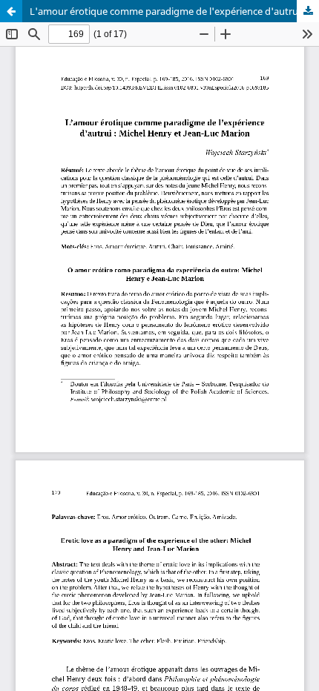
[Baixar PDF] (308, 11)
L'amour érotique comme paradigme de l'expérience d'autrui (165, 11)
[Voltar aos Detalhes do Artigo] (11, 11)
